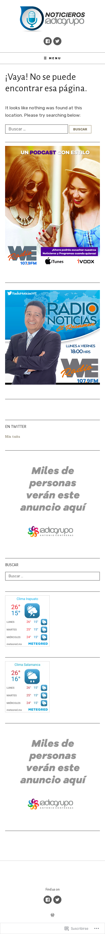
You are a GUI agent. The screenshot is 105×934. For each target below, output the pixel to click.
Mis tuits (12, 436)
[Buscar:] (37, 129)
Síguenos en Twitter (57, 41)
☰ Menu (52, 58)
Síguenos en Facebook (48, 41)
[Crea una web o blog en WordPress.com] (52, 915)
